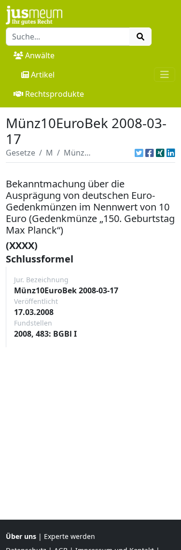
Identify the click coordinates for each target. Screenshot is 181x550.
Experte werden (69, 536)
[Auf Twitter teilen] (139, 152)
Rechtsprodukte (54, 94)
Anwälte (40, 55)
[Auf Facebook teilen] (149, 152)
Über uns (21, 536)
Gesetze (20, 152)
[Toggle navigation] (164, 74)
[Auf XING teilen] (160, 152)
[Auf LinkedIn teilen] (171, 152)
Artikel (43, 74)
